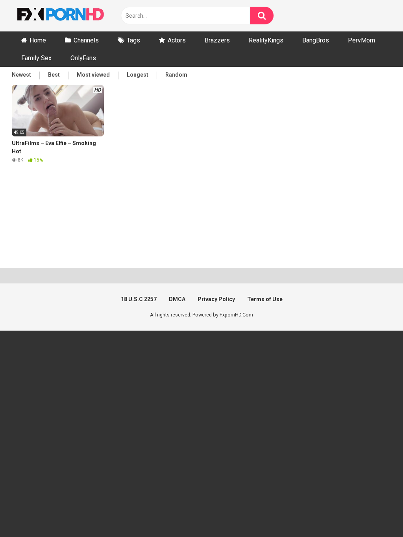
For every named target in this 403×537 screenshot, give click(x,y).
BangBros (315, 40)
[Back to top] (376, 513)
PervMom (361, 40)
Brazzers (217, 40)
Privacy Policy (216, 299)
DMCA (177, 299)
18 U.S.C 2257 (139, 299)
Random (176, 75)
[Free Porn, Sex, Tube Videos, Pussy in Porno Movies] (71, 16)
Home (38, 40)
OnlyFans (83, 58)
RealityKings (266, 40)
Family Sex (36, 58)
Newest (21, 75)
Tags (133, 40)
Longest (137, 75)
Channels (86, 40)
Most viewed (93, 75)
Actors (177, 40)
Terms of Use (265, 299)
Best (54, 75)
